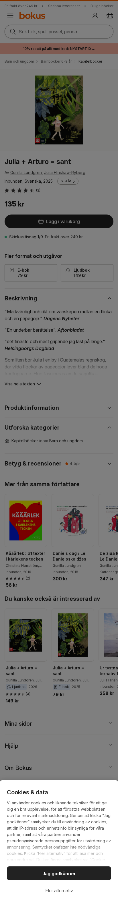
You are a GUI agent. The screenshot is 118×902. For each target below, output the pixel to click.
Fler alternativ (59, 890)
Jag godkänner (59, 873)
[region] (59, 841)
